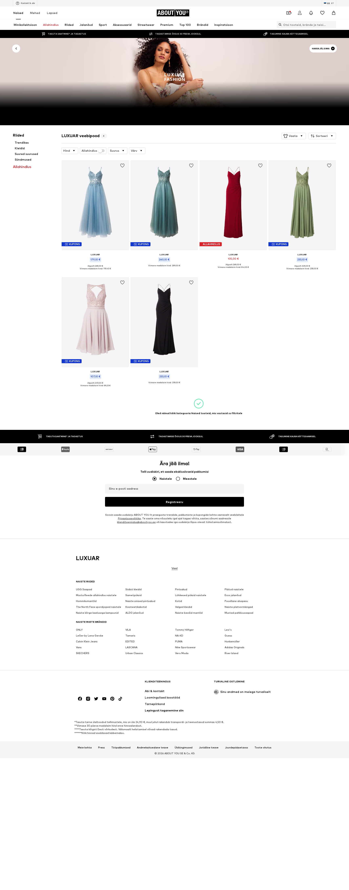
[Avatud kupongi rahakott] (288, 13)
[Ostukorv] (333, 13)
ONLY (79, 629)
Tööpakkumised (120, 747)
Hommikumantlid (86, 601)
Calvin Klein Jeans (87, 641)
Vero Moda (181, 653)
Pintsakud (181, 589)
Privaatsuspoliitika (129, 518)
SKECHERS (82, 653)
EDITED (130, 641)
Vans (79, 647)
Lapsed (52, 13)
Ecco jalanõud (233, 595)
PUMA (179, 641)
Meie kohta (85, 747)
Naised (18, 13)
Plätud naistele (234, 589)
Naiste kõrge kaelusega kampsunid (97, 612)
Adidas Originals (234, 647)
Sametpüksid (133, 595)
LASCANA (131, 647)
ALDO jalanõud (134, 612)
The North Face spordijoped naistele (98, 606)
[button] (293, 136)
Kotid (178, 601)
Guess (228, 635)
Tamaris (130, 635)
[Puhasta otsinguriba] (333, 24)
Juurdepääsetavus (236, 747)
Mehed (35, 13)
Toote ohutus (262, 747)
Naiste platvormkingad (239, 606)
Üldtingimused (183, 747)
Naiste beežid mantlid (189, 612)
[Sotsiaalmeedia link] (80, 698)
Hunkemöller (232, 641)
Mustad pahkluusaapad (239, 612)
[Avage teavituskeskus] (311, 12)
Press (101, 747)
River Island (231, 653)
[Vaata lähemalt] (95, 271)
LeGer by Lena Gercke (89, 635)
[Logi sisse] (299, 13)
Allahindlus (89, 150)
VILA (128, 629)
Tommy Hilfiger (184, 629)
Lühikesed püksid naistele (190, 595)
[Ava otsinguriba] (279, 24)
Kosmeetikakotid (136, 606)
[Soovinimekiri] (322, 13)
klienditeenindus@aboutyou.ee (136, 522)
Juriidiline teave (209, 747)
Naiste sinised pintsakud (140, 601)
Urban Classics (134, 653)
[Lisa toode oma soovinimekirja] (122, 165)
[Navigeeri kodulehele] (98, 683)
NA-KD (179, 635)
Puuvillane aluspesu (236, 601)
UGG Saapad (84, 589)
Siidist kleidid (133, 589)
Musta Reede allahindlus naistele (96, 595)
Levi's (228, 629)
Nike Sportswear (185, 647)
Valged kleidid (183, 606)
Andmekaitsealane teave (152, 747)
